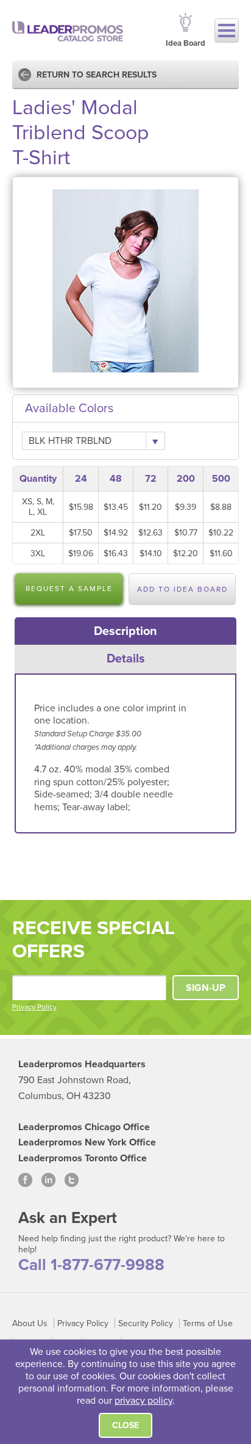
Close (125, 1425)
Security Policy (145, 1323)
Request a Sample (69, 588)
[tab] (126, 631)
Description (125, 631)
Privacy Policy (34, 1007)
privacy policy (143, 1401)
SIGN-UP (205, 988)
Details (126, 658)
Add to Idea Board (182, 589)
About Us (30, 1323)
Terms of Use (208, 1323)
